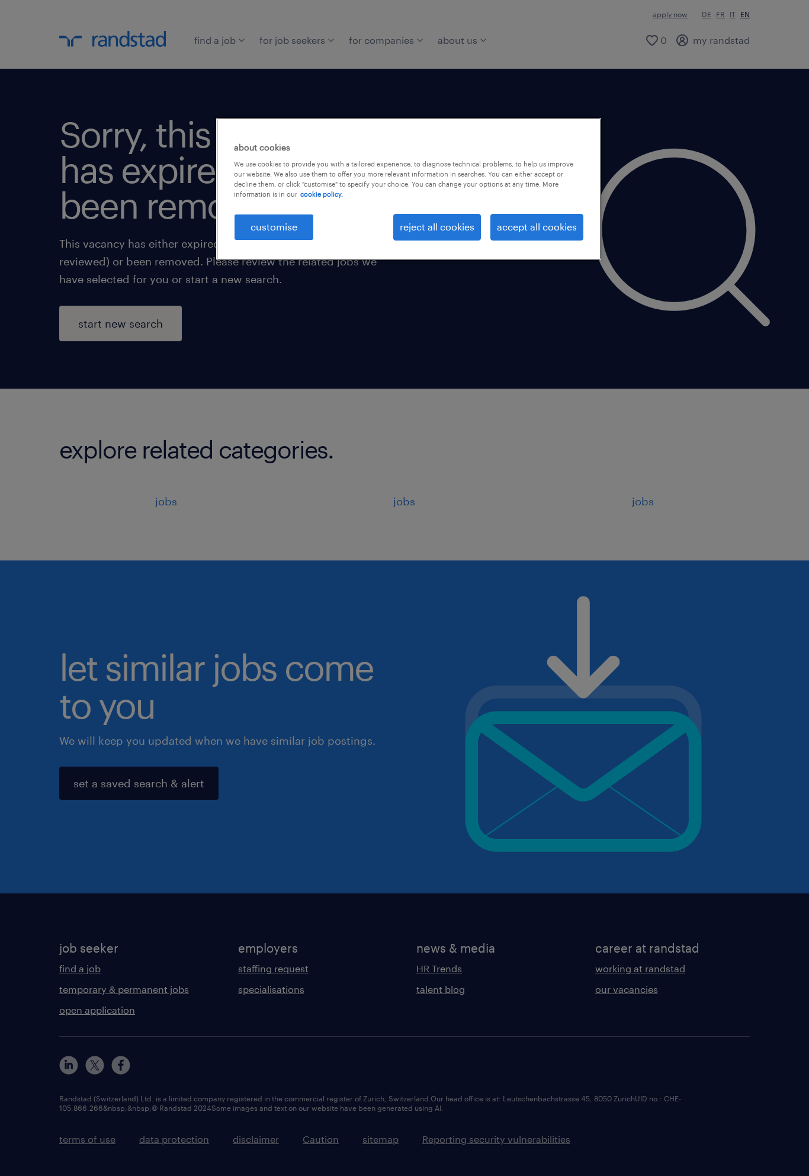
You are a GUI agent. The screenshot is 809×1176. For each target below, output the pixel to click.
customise (274, 226)
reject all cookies (437, 226)
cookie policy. (321, 194)
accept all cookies (537, 226)
